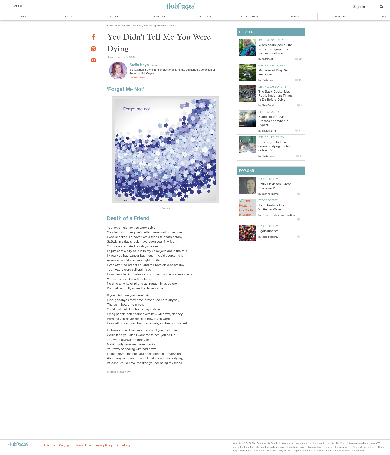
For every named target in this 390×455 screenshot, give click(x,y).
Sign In (359, 7)
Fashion (340, 16)
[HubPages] (180, 7)
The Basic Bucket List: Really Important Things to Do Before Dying (275, 95)
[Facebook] (93, 37)
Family (295, 16)
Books (113, 16)
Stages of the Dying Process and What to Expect (273, 121)
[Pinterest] (93, 49)
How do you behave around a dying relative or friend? (274, 146)
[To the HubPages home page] (18, 445)
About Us (49, 445)
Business (159, 16)
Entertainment (249, 16)
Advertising (124, 445)
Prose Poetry (268, 179)
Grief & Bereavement (272, 65)
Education (204, 16)
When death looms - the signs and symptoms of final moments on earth (275, 49)
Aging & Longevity (271, 40)
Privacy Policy (104, 445)
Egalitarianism (268, 231)
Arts (22, 16)
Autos (68, 16)
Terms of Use (83, 445)
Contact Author (138, 77)
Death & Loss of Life (272, 86)
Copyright (65, 445)
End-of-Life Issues (271, 137)
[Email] (93, 61)
